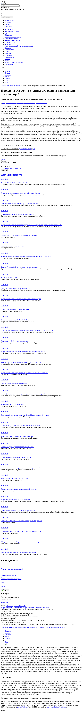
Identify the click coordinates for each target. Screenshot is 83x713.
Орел (6, 80)
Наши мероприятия (11, 39)
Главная (3, 85)
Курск (7, 77)
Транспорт (8, 53)
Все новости (9, 29)
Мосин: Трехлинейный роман (11, 578)
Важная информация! (12, 40)
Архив (7, 60)
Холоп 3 (3, 585)
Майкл (3, 581)
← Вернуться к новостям (10, 149)
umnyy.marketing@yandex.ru (56, 707)
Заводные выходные (12, 31)
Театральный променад (9, 574)
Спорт (7, 51)
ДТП (6, 33)
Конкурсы (8, 26)
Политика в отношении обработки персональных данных (21, 627)
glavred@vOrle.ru (22, 707)
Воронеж (8, 75)
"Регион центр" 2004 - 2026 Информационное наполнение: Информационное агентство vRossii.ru (25, 607)
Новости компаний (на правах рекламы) (19, 46)
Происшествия (10, 42)
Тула (6, 82)
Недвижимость (10, 57)
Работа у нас (9, 20)
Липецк (7, 78)
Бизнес (7, 59)
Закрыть (4, 170)
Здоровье (8, 44)
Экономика (9, 64)
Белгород (8, 71)
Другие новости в (25, 149)
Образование (9, 50)
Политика (8, 55)
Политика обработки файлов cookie (53, 627)
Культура (8, 48)
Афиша (7, 24)
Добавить (4, 159)
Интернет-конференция (13, 37)
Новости (8, 22)
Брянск (7, 73)
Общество (8, 35)
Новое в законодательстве (14, 62)
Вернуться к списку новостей (11, 168)
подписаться (5, 602)
